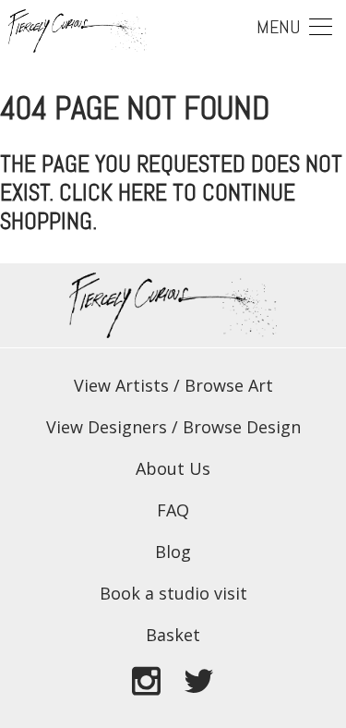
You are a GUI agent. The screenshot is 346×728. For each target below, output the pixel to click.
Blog (173, 551)
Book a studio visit (173, 593)
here (142, 192)
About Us (173, 468)
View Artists (121, 385)
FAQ (173, 510)
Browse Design (242, 427)
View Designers (106, 427)
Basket (173, 635)
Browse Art (229, 385)
